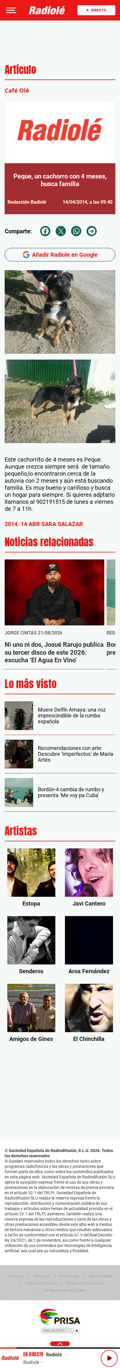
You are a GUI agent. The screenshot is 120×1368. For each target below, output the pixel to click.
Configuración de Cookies (64, 1290)
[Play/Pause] (109, 1358)
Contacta (16, 1276)
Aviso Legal (69, 1276)
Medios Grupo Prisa (60, 1330)
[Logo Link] (47, 10)
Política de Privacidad (85, 1283)
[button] (10, 10)
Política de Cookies (41, 1283)
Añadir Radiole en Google (65, 254)
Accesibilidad (100, 1276)
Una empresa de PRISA (60, 1316)
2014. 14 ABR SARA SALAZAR (44, 524)
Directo (98, 10)
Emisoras (42, 1276)
